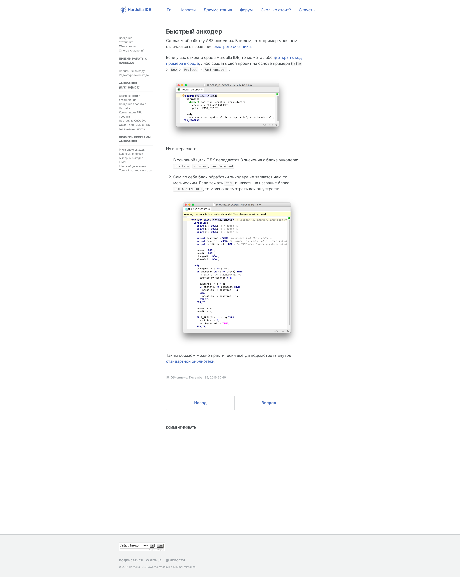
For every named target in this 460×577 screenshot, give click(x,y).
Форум (246, 10)
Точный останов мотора (135, 170)
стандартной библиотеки (190, 361)
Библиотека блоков (132, 129)
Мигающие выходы (132, 149)
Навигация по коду (132, 71)
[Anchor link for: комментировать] (197, 427)
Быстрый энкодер (131, 158)
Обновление (127, 46)
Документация (218, 10)
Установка (126, 42)
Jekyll (166, 567)
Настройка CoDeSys (132, 120)
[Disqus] (234, 476)
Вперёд (268, 402)
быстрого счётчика (232, 46)
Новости (187, 10)
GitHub (155, 560)
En (169, 10)
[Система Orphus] (142, 546)
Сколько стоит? (276, 10)
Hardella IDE (139, 9)
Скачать (307, 10)
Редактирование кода (134, 75)
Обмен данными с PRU (134, 125)
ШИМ (122, 162)
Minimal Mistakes (184, 567)
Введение (125, 38)
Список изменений (131, 50)
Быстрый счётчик (131, 153)
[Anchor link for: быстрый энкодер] (227, 31)
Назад (200, 402)
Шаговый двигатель (132, 166)
